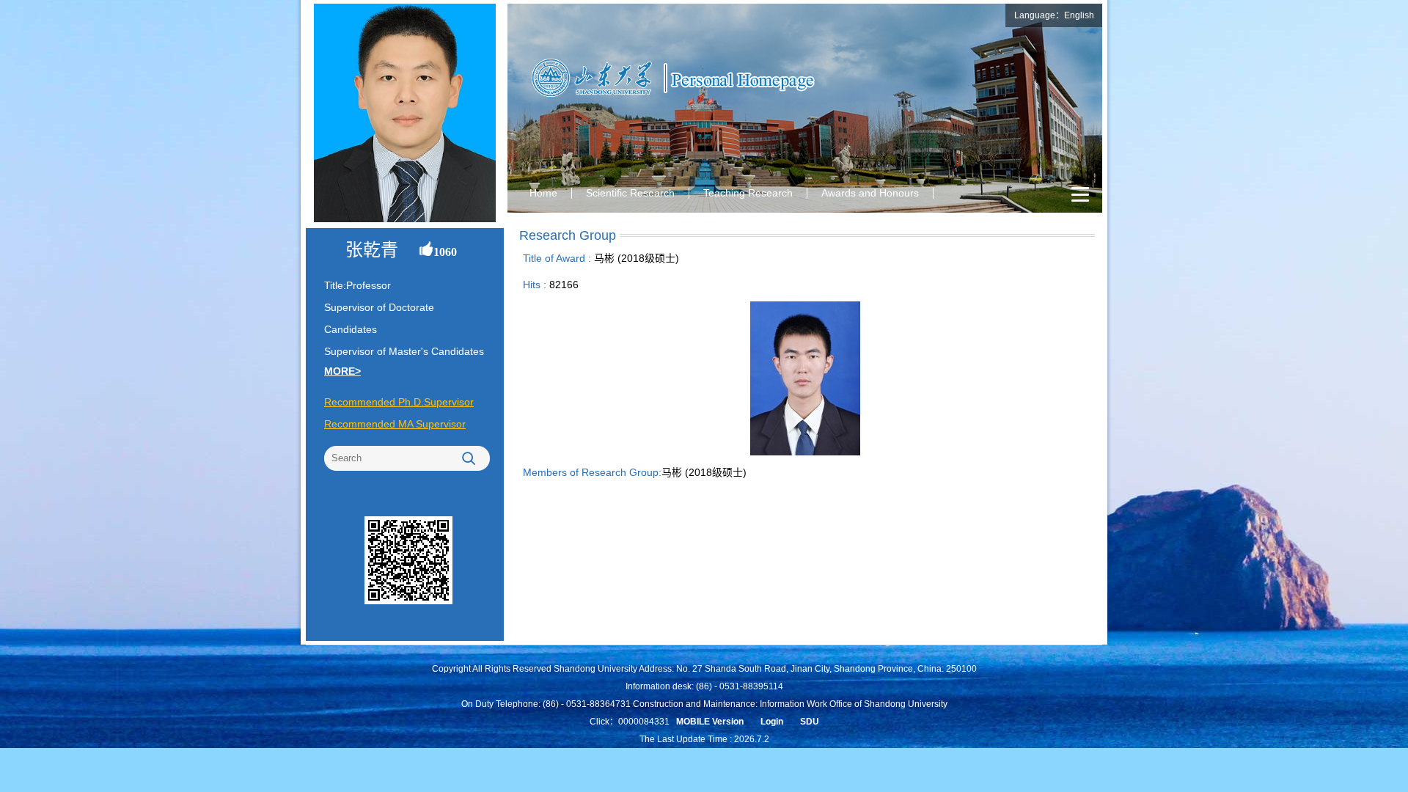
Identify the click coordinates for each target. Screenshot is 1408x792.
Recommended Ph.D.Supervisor (399, 402)
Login (771, 721)
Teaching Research (748, 193)
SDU (809, 721)
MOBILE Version (710, 721)
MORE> (342, 371)
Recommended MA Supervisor (395, 424)
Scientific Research (630, 193)
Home (543, 193)
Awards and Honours (870, 193)
